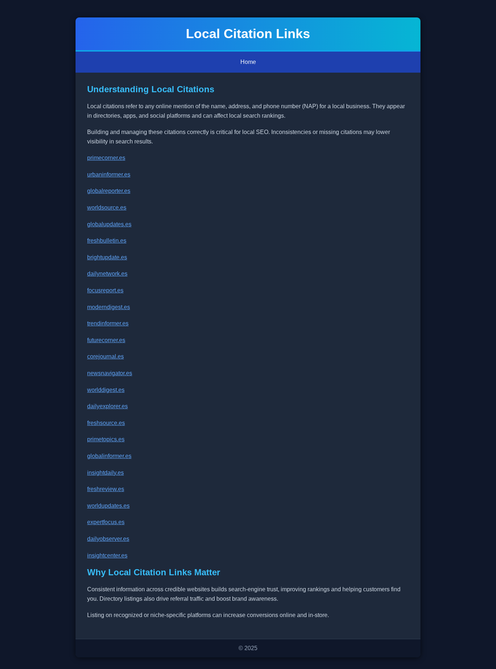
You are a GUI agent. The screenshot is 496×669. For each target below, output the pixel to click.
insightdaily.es (105, 473)
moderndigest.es (108, 307)
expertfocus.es (106, 522)
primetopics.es (106, 439)
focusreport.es (105, 290)
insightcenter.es (107, 555)
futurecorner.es (106, 340)
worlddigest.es (106, 390)
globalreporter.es (108, 191)
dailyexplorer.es (107, 406)
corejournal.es (105, 356)
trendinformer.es (108, 323)
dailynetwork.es (107, 274)
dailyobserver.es (108, 539)
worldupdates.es (108, 506)
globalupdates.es (109, 224)
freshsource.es (106, 423)
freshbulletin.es (106, 241)
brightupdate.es (107, 257)
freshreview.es (105, 489)
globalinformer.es (109, 456)
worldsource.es (106, 207)
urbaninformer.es (108, 174)
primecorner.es (106, 158)
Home (248, 62)
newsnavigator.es (109, 373)
